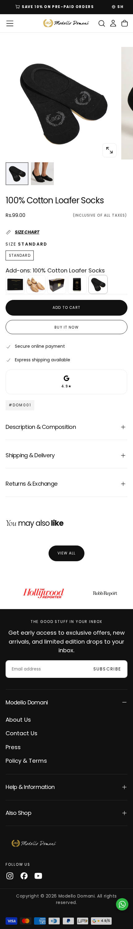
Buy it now (66, 327)
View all (66, 553)
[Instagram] (10, 876)
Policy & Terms (26, 761)
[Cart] (124, 23)
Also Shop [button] (18, 813)
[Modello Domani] (34, 843)
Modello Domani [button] (27, 702)
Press (13, 747)
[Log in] (113, 23)
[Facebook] (24, 876)
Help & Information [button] (30, 787)
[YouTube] (38, 876)
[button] (10, 23)
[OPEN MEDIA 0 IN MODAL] (109, 150)
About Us (18, 720)
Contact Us (21, 733)
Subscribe (107, 669)
